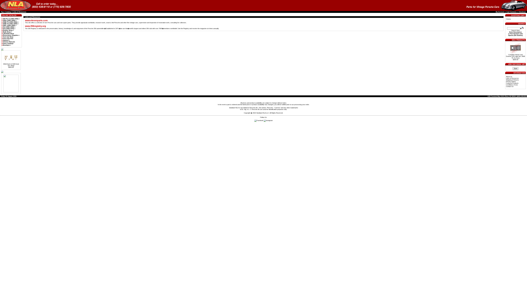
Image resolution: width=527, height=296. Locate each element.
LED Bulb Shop (8, 33)
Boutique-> (7, 45)
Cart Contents (511, 12)
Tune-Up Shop (8, 37)
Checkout (522, 12)
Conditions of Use (512, 85)
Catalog (8, 12)
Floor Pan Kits (8, 38)
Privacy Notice (511, 81)
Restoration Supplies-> (11, 35)
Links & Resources (19, 12)
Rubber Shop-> (8, 30)
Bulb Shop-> (7, 32)
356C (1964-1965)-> (9, 25)
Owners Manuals (9, 42)
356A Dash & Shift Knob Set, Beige (11, 64)
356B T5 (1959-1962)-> (11, 22)
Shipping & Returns (512, 80)
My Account (500, 12)
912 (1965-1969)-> (9, 27)
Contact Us (510, 86)
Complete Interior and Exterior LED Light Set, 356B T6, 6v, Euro (515, 56)
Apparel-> (6, 40)
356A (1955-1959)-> (9, 20)
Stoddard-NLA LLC (262, 113)
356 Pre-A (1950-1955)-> (11, 19)
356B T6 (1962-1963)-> (11, 24)
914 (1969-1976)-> (9, 28)
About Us (509, 76)
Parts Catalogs (8, 43)
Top (2, 12)
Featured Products (512, 83)
